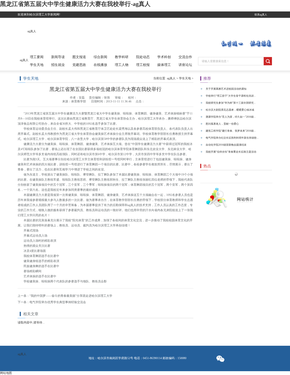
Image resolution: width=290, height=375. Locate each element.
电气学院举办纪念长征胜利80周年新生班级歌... (232, 137)
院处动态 (143, 57)
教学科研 (121, 57)
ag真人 (31, 31)
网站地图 (6, 373)
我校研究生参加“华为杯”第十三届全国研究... (231, 102)
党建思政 (79, 65)
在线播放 (100, 65)
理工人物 (121, 65)
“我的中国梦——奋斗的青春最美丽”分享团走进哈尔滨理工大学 (71, 295)
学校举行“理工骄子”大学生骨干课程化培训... (231, 95)
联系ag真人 (261, 14)
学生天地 (37, 65)
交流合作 (185, 57)
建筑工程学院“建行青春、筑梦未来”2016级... (231, 130)
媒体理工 (164, 65)
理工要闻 (37, 57)
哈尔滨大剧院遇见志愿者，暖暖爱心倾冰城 (230, 109)
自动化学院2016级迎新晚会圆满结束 (226, 144)
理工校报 (143, 65)
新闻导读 (58, 57)
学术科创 (164, 57)
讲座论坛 (185, 65)
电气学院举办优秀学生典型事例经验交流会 (58, 302)
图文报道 (79, 57)
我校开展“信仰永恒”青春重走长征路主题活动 (231, 151)
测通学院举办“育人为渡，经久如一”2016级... (231, 116)
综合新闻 (100, 57)
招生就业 (58, 65)
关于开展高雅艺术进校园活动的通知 (226, 88)
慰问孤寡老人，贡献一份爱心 (222, 123)
